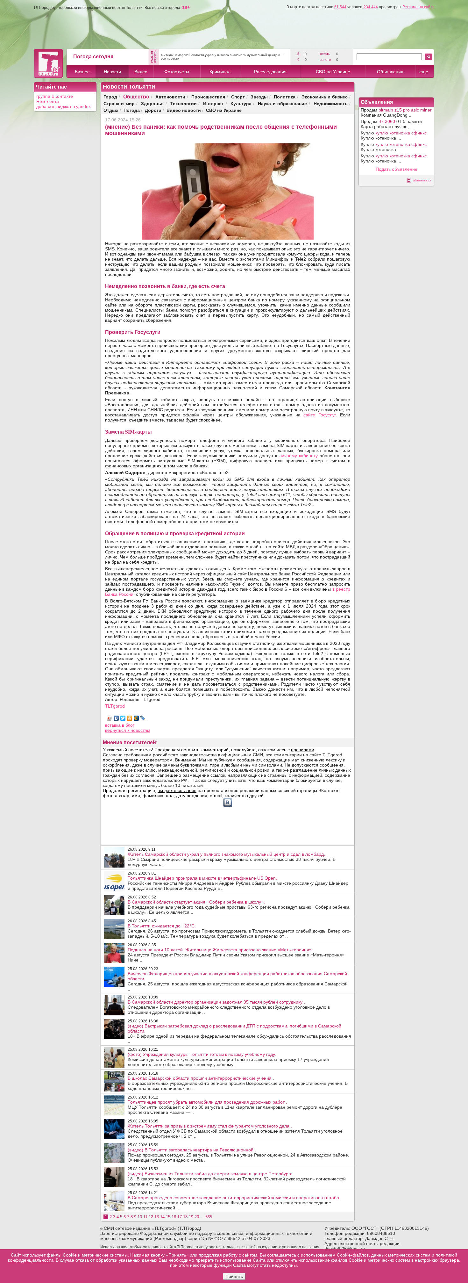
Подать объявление (396, 169)
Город (110, 96)
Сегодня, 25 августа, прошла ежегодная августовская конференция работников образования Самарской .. (238, 981)
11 (145, 1217)
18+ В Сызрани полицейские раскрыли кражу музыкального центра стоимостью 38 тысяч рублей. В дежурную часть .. (232, 859)
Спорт (238, 96)
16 (174, 1217)
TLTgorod (115, 706)
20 (197, 1217)
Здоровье (152, 103)
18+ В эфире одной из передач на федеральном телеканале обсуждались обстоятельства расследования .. (239, 1033)
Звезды (259, 96)
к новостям (138, 730)
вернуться (116, 730)
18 (185, 1217)
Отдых (110, 110)
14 (162, 1217)
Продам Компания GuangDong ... (396, 112)
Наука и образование (282, 103)
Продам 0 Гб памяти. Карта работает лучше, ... (392, 124)
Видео (140, 71)
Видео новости (184, 110)
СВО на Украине (333, 71)
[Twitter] (123, 718)
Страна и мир (119, 103)
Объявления (390, 71)
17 (179, 1217)
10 (140, 1217)
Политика (284, 96)
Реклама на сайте (418, 7)
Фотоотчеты (176, 71)
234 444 (371, 7)
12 (151, 1217)
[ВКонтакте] (116, 718)
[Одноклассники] (129, 718)
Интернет (213, 103)
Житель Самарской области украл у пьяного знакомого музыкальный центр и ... (222, 55)
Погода (132, 110)
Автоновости (170, 96)
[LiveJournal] (143, 718)
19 (191, 1217)
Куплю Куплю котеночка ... (394, 135)
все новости (170, 58)
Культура (241, 103)
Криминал (219, 71)
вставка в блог (119, 725)
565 (208, 1217)
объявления (422, 180)
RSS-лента (47, 101)
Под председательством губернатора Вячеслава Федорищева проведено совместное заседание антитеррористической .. (235, 1202)
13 (156, 1217)
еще (423, 71)
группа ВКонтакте (54, 96)
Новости (112, 71)
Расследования (270, 71)
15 (168, 1217)
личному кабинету (298, 455)
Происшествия (208, 96)
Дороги (153, 110)
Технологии (183, 103)
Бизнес (82, 71)
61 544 (340, 7)
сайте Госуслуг (319, 414)
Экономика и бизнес (324, 96)
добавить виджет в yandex (63, 106)
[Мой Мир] (136, 718)
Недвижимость (331, 103)
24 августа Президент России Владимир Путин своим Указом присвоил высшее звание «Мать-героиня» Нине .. (236, 954)
